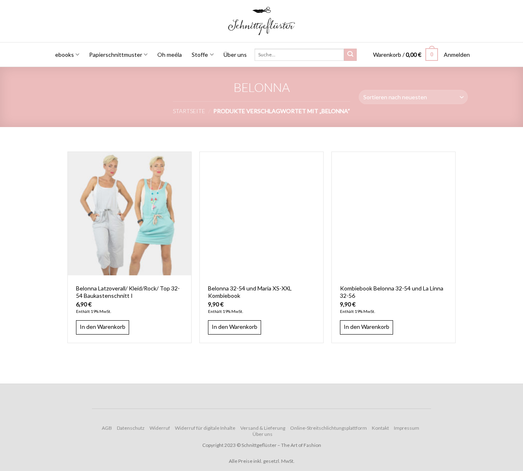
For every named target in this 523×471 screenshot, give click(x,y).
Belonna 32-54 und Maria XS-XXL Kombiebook (250, 292)
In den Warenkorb (102, 326)
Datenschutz (131, 428)
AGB (107, 428)
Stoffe (200, 54)
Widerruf (160, 428)
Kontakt (380, 428)
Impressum (406, 428)
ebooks (64, 54)
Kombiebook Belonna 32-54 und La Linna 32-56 (391, 292)
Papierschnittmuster (115, 54)
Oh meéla (169, 54)
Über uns (235, 54)
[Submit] (350, 55)
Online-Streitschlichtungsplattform (328, 428)
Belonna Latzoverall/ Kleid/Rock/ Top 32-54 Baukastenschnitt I (128, 292)
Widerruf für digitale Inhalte (205, 428)
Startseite (189, 110)
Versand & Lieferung (262, 428)
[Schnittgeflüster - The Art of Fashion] (261, 21)
